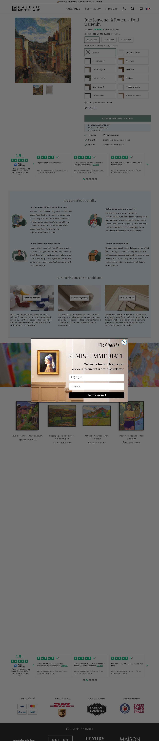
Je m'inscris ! (96, 395)
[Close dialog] (124, 342)
